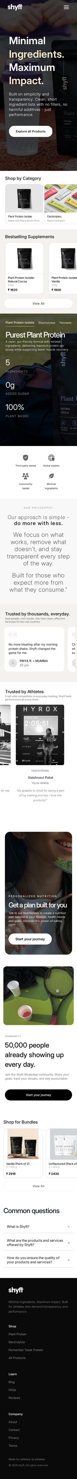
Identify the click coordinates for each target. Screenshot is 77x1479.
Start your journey (30, 939)
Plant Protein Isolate (20, 322)
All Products (17, 1358)
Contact (14, 1430)
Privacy (14, 1437)
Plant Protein (17, 1334)
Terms (13, 1445)
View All (38, 303)
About (13, 1422)
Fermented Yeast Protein (26, 1350)
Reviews (14, 1398)
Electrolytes (46, 322)
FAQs (12, 1390)
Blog (12, 1382)
